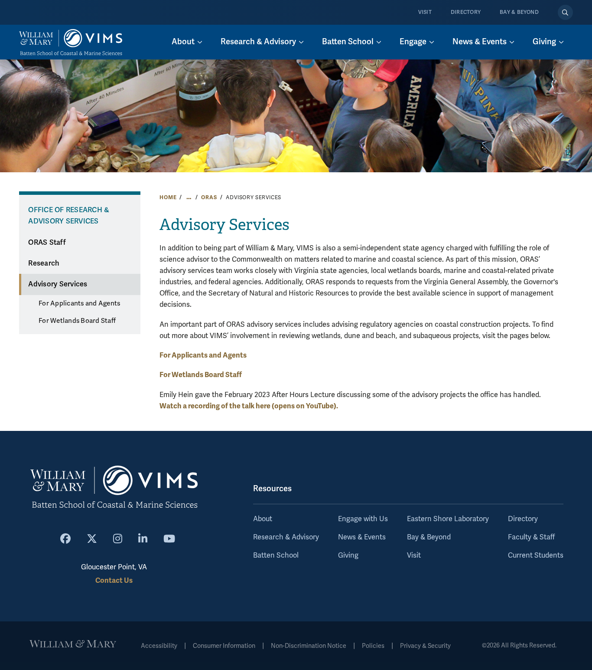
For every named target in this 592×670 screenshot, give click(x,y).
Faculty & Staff (531, 537)
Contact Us (114, 580)
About (262, 519)
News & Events (362, 537)
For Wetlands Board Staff (77, 321)
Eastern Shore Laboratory (448, 519)
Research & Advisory (286, 537)
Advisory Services (57, 284)
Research (43, 263)
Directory (466, 12)
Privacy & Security (425, 646)
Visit (425, 12)
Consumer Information (224, 646)
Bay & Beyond (519, 12)
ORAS (209, 197)
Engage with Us (363, 519)
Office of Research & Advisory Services (68, 216)
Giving (348, 555)
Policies (373, 646)
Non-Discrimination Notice (308, 646)
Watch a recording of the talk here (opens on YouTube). (248, 406)
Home (167, 197)
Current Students (535, 555)
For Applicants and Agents (79, 303)
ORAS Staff (47, 242)
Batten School (276, 555)
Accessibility (159, 646)
